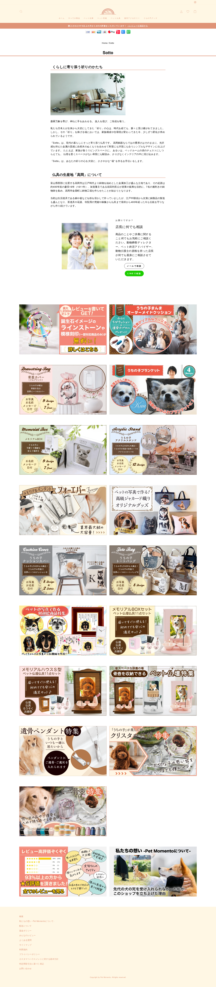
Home (105, 42)
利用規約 (23, 949)
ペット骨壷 (102, 18)
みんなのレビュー (27, 935)
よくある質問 (25, 939)
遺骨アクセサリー (132, 18)
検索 (21, 916)
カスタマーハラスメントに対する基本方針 (38, 958)
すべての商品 (74, 18)
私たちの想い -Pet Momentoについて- (36, 920)
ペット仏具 (115, 18)
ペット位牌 (89, 18)
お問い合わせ (25, 968)
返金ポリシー (25, 930)
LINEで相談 (134, 273)
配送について (25, 925)
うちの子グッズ (150, 18)
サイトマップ (25, 944)
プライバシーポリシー (29, 954)
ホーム (62, 18)
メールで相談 (134, 266)
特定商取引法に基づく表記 (31, 963)
